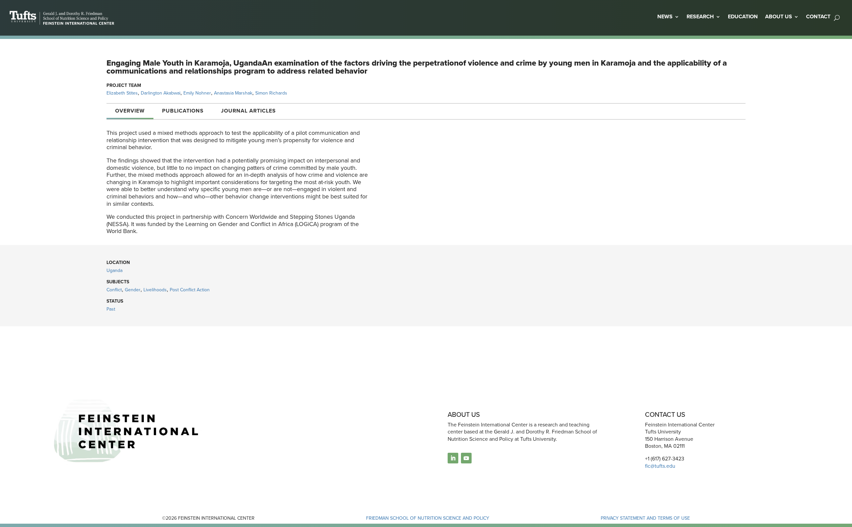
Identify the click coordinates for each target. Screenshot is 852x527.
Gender (132, 289)
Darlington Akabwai (160, 93)
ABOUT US (778, 16)
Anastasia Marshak (233, 93)
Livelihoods (155, 289)
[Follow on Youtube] (466, 458)
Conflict (114, 289)
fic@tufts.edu (660, 466)
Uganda (114, 270)
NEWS (665, 16)
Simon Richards (271, 93)
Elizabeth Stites (122, 93)
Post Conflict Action (190, 289)
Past (110, 309)
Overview (130, 111)
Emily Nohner (197, 93)
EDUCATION (743, 16)
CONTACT (818, 16)
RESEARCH (700, 16)
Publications (183, 111)
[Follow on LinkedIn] (453, 458)
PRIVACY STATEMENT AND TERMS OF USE (645, 518)
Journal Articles (248, 111)
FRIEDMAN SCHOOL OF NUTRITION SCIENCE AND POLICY (427, 518)
